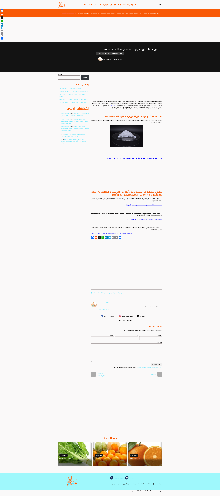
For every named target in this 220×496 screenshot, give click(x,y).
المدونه (119, 484)
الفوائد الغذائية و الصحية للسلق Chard (70, 88)
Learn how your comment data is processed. (137, 367)
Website (159, 335)
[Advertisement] (110, 29)
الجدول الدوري (109, 4)
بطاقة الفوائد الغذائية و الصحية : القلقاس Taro (72, 102)
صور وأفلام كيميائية (122, 13)
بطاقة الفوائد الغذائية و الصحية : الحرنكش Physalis (73, 91)
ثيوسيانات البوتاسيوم (116, 293)
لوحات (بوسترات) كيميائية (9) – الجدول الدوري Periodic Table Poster (75, 114)
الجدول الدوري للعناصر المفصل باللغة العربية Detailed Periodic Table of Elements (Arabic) (75, 121)
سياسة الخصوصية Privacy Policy (142, 484)
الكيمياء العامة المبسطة (108, 13)
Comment (159, 342)
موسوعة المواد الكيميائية (69, 13)
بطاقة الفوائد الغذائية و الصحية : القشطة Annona (73, 99)
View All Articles (103, 310)
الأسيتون (112, 105)
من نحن (97, 4)
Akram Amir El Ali (66, 113)
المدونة (122, 4)
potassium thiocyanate (101, 293)
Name (111, 335)
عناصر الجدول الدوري (135, 13)
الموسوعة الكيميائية (83, 13)
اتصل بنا (88, 4)
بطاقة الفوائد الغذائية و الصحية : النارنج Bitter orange (72, 95)
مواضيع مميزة (95, 13)
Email (136, 335)
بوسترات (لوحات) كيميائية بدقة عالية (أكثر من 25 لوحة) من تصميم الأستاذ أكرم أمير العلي (134, 158)
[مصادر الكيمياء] (61, 4)
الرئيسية (131, 4)
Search (60, 74)
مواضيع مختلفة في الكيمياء (151, 13)
